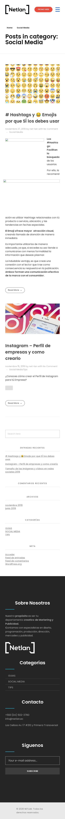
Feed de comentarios (17, 560)
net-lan (34, 128)
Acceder (10, 554)
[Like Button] (9, 388)
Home (9, 27)
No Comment (51, 128)
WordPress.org (13, 564)
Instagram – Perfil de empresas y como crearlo (27, 352)
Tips (25, 369)
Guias (8, 528)
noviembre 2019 (14, 505)
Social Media (16, 132)
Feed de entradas (15, 557)
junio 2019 (10, 508)
